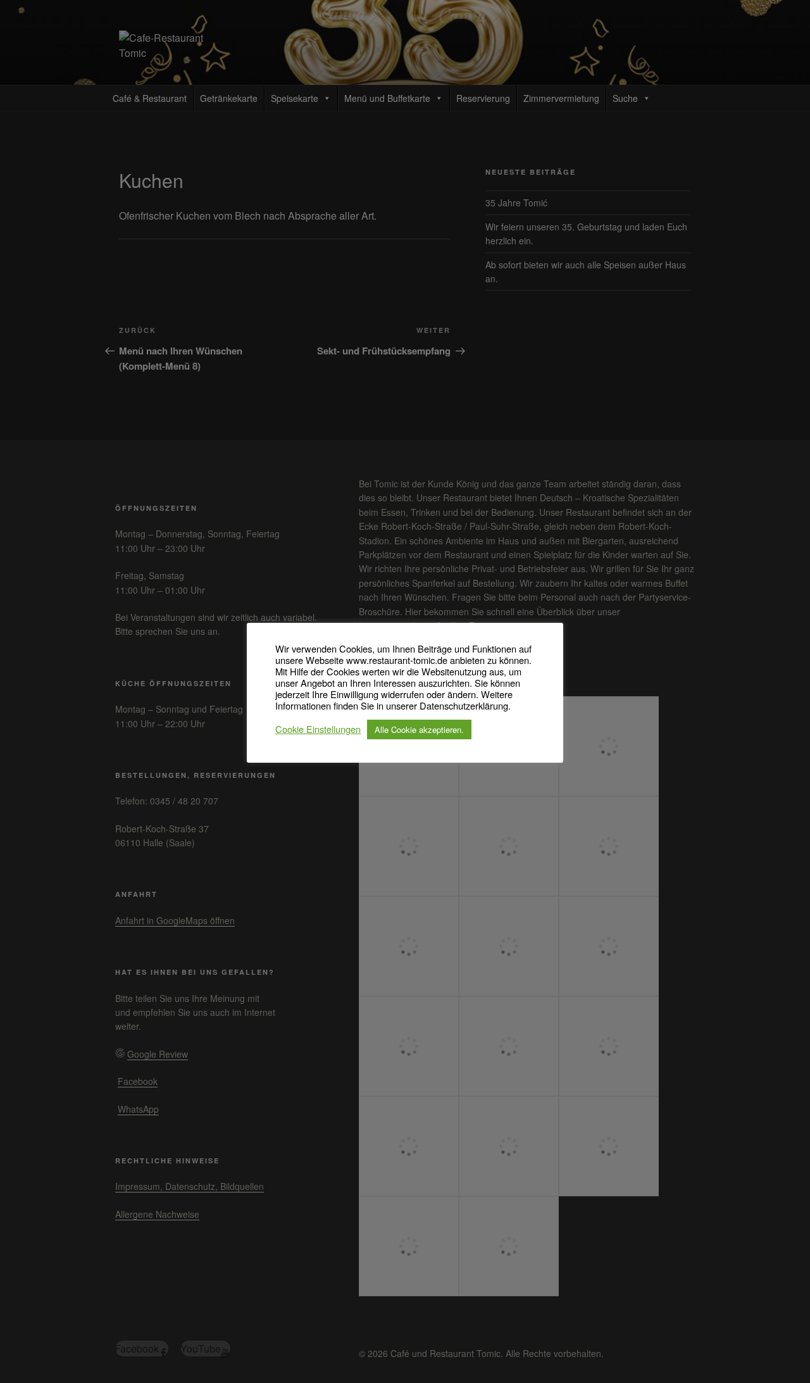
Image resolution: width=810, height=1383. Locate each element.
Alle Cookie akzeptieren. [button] (419, 729)
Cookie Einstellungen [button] (318, 729)
